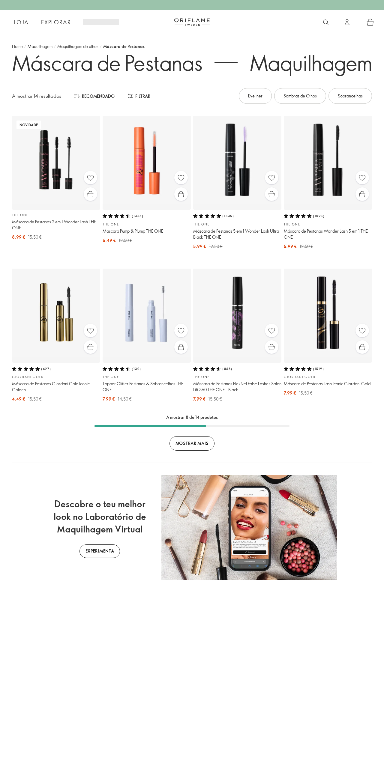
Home (17, 46)
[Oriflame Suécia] (192, 21)
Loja (21, 22)
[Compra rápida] (90, 194)
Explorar (56, 22)
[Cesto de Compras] (370, 22)
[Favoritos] (90, 177)
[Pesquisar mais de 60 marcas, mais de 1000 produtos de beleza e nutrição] (325, 22)
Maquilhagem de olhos (77, 46)
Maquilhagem (40, 46)
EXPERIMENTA (100, 551)
